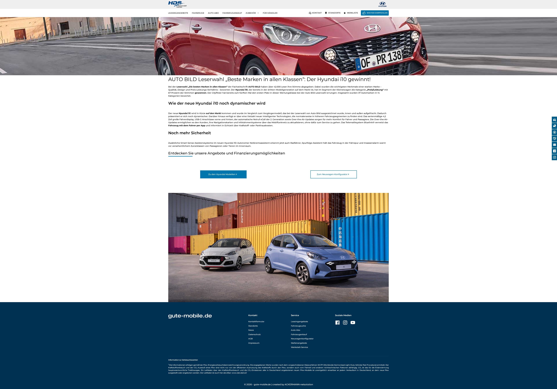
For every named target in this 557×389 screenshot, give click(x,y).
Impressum (253, 343)
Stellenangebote (299, 343)
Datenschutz (254, 334)
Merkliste (352, 13)
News (251, 330)
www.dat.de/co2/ (239, 373)
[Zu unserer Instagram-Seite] (345, 322)
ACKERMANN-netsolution (299, 384)
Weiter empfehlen (377, 13)
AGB (250, 338)
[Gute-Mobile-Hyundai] (382, 4)
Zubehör (251, 13)
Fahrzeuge (198, 13)
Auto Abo (213, 13)
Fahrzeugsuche (298, 326)
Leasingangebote (178, 13)
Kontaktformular (256, 321)
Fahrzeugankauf (232, 13)
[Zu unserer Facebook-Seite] (337, 322)
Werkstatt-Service (299, 347)
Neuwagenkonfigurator (302, 338)
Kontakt (317, 13)
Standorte (334, 13)
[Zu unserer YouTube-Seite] (352, 322)
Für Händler (270, 13)
